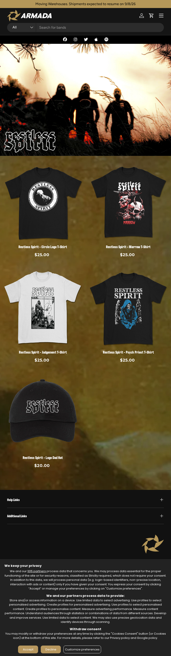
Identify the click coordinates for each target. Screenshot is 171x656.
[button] (151, 15)
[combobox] (85, 27)
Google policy (147, 638)
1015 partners (36, 571)
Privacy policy (120, 638)
